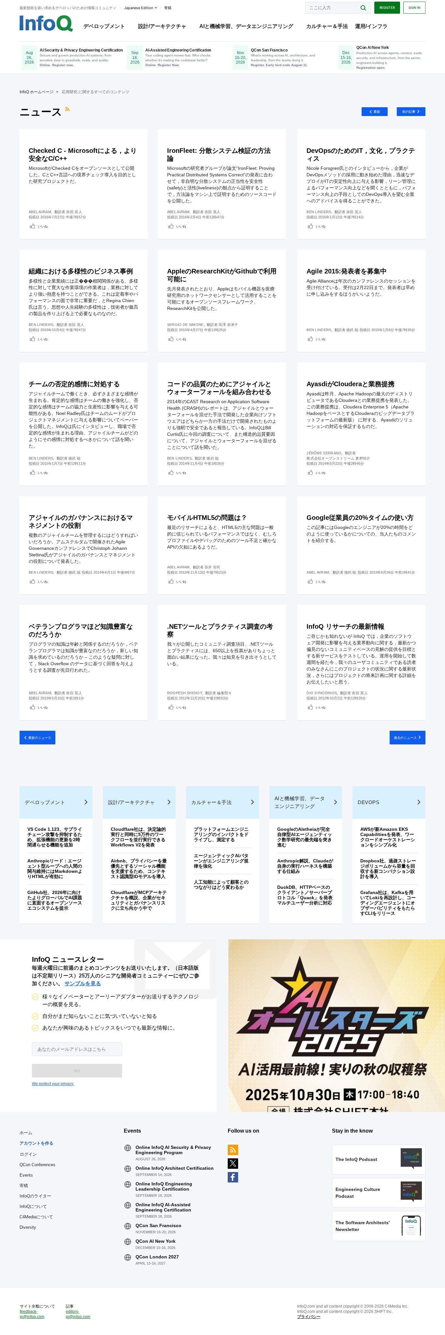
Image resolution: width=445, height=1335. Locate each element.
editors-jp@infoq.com (78, 1314)
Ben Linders (319, 212)
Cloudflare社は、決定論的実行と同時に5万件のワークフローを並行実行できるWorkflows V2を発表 (138, 837)
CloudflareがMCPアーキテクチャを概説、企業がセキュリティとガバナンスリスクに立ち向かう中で (139, 900)
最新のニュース (39, 738)
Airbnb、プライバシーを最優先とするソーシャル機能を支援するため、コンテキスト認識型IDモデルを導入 (139, 868)
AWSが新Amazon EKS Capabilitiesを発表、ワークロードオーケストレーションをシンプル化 (387, 837)
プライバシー (309, 1316)
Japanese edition (138, 8)
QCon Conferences (37, 1164)
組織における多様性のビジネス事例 (81, 271)
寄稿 (24, 1185)
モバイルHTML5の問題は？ (207, 517)
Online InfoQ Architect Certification (175, 1168)
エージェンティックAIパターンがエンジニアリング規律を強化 (221, 861)
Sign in (414, 7)
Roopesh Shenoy (184, 693)
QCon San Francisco (158, 1225)
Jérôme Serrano (324, 453)
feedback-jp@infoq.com (32, 1314)
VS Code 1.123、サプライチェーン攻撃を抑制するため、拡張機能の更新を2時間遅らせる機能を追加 (54, 837)
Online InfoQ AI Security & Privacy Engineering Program (173, 1150)
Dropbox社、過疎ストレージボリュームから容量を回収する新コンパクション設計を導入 (388, 868)
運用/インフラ (371, 26)
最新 (377, 111)
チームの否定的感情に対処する (74, 384)
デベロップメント (104, 26)
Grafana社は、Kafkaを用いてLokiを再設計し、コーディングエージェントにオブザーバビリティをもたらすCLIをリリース (388, 903)
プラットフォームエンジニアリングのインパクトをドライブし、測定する (221, 834)
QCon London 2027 (157, 1256)
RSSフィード (68, 112)
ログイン (28, 1154)
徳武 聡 (352, 330)
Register (387, 7)
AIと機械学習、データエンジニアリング (246, 26)
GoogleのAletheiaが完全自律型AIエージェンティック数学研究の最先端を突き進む (304, 837)
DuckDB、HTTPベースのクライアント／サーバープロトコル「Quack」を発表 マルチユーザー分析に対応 (307, 895)
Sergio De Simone (185, 325)
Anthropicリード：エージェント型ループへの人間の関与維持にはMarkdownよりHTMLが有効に (54, 868)
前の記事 (408, 111)
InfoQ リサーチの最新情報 (345, 626)
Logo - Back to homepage (46, 23)
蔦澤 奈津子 (228, 325)
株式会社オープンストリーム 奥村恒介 (338, 458)
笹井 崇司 (213, 567)
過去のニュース (405, 738)
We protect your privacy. (53, 1083)
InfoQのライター (35, 1196)
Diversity (28, 1227)
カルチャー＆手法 (327, 26)
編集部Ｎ (224, 693)
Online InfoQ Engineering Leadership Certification (164, 1186)
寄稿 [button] (167, 8)
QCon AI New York (156, 1241)
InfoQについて (33, 1206)
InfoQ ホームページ (36, 92)
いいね (43, 226)
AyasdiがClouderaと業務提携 (351, 384)
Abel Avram (40, 212)
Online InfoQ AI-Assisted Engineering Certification (163, 1207)
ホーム (26, 1132)
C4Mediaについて (36, 1216)
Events (26, 1175)
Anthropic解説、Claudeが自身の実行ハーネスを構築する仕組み (305, 866)
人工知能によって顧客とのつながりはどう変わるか (221, 884)
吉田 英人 (74, 212)
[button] (77, 1071)
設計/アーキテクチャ (162, 26)
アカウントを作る (36, 1143)
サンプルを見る (83, 983)
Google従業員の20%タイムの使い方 (360, 517)
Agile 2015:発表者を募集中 (347, 271)
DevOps (368, 802)
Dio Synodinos (322, 693)
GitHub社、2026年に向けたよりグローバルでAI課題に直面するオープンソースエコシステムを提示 (54, 900)
